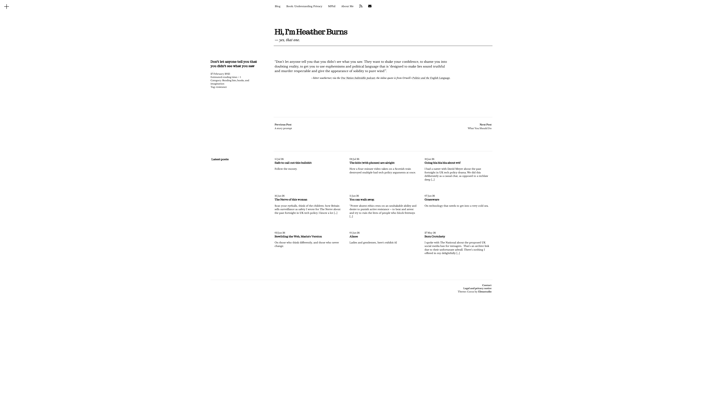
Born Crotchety (435, 236)
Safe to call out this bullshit (293, 163)
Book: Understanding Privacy (304, 6)
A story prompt (283, 126)
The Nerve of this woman (291, 199)
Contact (487, 285)
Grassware (432, 199)
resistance (221, 87)
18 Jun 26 (429, 159)
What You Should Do (480, 126)
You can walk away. (362, 199)
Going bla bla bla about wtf (442, 163)
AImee (353, 236)
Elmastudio (485, 291)
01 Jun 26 (354, 232)
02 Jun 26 (280, 232)
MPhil (331, 6)
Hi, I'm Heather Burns (311, 31)
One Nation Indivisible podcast (358, 78)
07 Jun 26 (430, 195)
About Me (347, 6)
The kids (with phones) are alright (372, 163)
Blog (277, 6)
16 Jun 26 (280, 195)
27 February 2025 (220, 73)
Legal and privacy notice (477, 288)
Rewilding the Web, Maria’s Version (298, 236)
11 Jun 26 (354, 195)
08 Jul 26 (354, 159)
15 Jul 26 (279, 159)
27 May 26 (430, 232)
